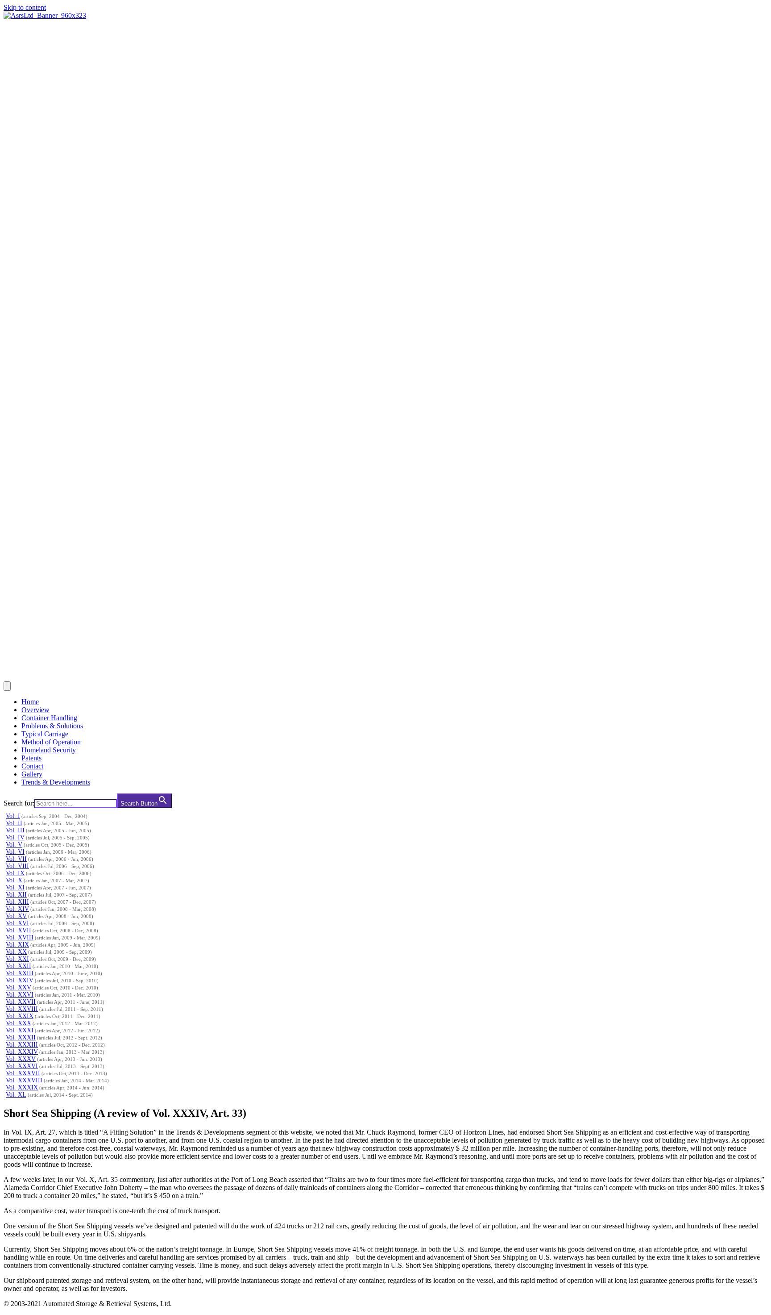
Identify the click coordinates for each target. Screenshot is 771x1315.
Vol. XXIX (19, 1016)
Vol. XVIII (19, 937)
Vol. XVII (18, 930)
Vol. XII (16, 894)
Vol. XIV (17, 909)
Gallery (31, 774)
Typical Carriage (44, 734)
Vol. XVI (17, 923)
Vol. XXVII (21, 1001)
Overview (35, 710)
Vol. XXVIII (22, 1009)
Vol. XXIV (19, 980)
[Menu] (7, 686)
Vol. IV (15, 837)
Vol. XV (16, 916)
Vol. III (15, 830)
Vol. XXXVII (23, 1073)
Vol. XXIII (19, 973)
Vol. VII (16, 859)
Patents (31, 758)
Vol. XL (16, 1094)
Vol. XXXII (21, 1037)
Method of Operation (51, 742)
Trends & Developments (55, 782)
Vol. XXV (18, 987)
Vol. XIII (17, 901)
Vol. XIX (17, 944)
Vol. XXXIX (22, 1087)
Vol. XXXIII (22, 1044)
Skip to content (25, 7)
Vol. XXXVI (22, 1066)
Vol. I (13, 816)
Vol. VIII (17, 866)
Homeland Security (48, 750)
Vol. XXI (17, 959)
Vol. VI (15, 851)
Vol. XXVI (19, 994)
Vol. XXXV (21, 1059)
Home (30, 702)
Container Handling (49, 718)
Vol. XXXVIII (24, 1080)
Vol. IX (15, 873)
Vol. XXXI (19, 1030)
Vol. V (14, 844)
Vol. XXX (18, 1023)
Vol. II (14, 823)
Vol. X (14, 880)
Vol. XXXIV (22, 1051)
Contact (32, 766)
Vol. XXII (18, 966)
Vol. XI (15, 887)
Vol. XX (16, 951)
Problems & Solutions (52, 726)
